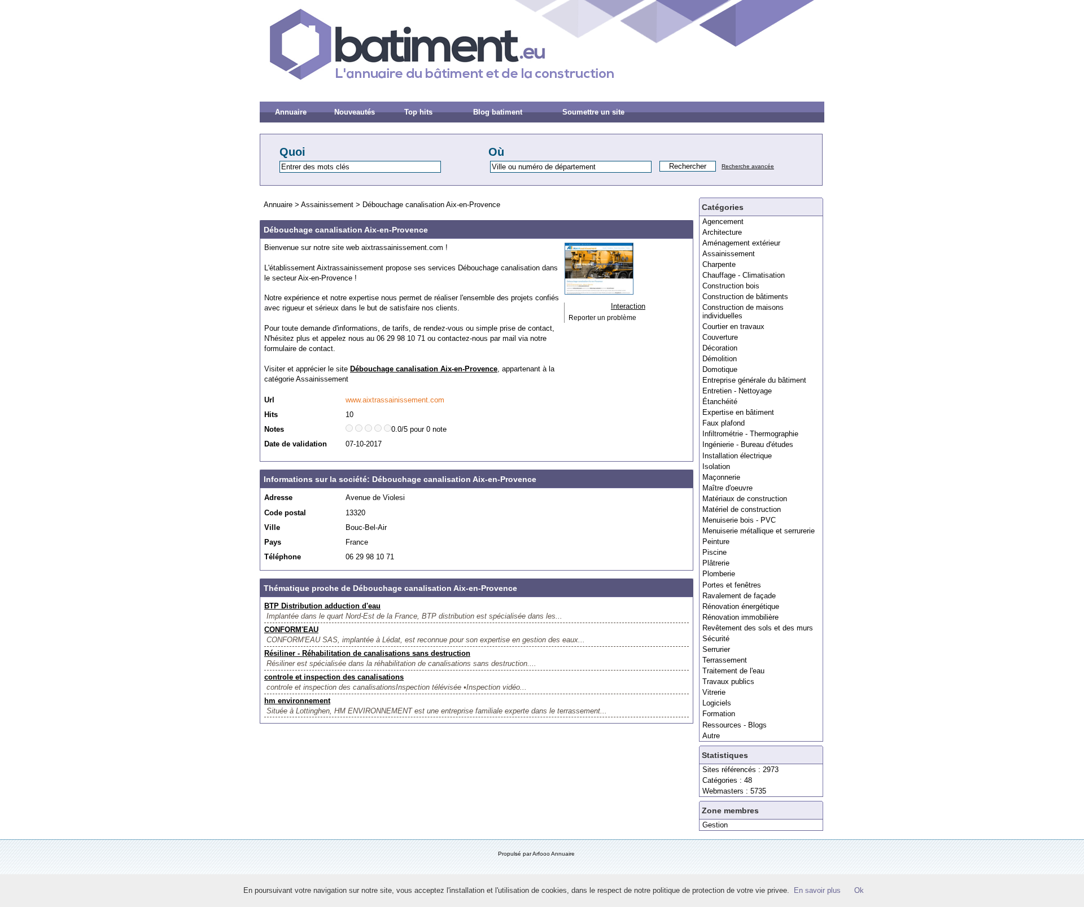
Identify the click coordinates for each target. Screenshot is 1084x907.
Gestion (715, 825)
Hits (271, 414)
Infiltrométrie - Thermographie (750, 434)
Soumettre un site (593, 112)
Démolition (719, 358)
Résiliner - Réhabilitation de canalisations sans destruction (367, 653)
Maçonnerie (721, 477)
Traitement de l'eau (733, 671)
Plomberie (718, 573)
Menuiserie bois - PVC (739, 520)
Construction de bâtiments (745, 296)
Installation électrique (737, 456)
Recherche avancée (748, 166)
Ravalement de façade (739, 595)
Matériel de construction (741, 509)
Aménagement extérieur (741, 243)
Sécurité (715, 638)
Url (269, 400)
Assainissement (728, 253)
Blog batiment (497, 112)
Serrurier (716, 649)
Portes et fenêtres (731, 585)
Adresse (278, 497)
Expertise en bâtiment (738, 412)
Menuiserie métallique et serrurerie (758, 531)
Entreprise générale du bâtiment (754, 380)
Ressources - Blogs (734, 725)
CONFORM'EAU (291, 629)
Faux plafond (723, 423)
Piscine (714, 552)
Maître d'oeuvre (727, 488)
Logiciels (716, 703)
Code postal (285, 513)
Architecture (722, 232)
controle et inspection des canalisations (334, 677)
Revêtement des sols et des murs (757, 628)
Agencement (723, 221)
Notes (274, 429)
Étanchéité (719, 401)
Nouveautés (354, 112)
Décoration (719, 348)
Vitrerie (713, 692)
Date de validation (295, 444)
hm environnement (297, 700)
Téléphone (282, 557)
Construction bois (730, 286)
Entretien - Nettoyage (737, 391)
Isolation (716, 466)
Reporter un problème (602, 317)
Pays (272, 542)
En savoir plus (817, 890)
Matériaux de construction (744, 498)
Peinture (715, 541)
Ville (272, 527)
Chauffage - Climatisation (743, 275)
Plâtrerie (715, 563)
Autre (711, 735)
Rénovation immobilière (740, 617)
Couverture (720, 337)
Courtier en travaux (733, 326)
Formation (718, 713)
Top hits (418, 112)
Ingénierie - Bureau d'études (747, 444)
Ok (859, 890)
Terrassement (724, 660)
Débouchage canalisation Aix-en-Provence (431, 204)
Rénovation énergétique (740, 606)
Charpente (719, 264)
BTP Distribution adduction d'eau (322, 606)
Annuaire (291, 112)
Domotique (719, 369)
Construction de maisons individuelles (743, 311)
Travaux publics (728, 681)
